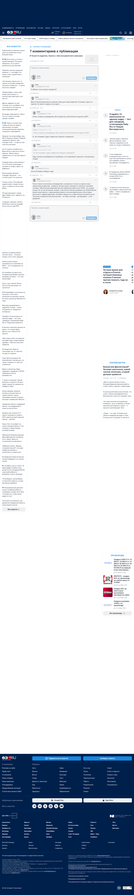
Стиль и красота (113, 771)
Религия (87, 788)
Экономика (111, 781)
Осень (86, 771)
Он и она (87, 768)
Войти (39, 78)
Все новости (14, 46)
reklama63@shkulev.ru (103, 855)
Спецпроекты (112, 785)
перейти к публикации (42, 47)
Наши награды (7, 778)
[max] (51, 806)
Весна (34, 775)
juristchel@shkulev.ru (50, 871)
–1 (96, 93)
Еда (33, 785)
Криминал (63, 771)
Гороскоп (55, 28)
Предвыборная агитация (11, 788)
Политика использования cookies (78, 876)
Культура (63, 775)
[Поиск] (120, 33)
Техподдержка (7, 785)
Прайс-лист (6, 771)
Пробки (67, 33)
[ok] (45, 806)
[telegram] (34, 806)
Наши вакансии (8, 781)
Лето (61, 778)
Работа (86, 781)
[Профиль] (130, 33)
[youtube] (61, 806)
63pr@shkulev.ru (96, 861)
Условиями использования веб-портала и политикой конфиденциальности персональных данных (97, 869)
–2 (96, 108)
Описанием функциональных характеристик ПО (82, 867)
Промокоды (20, 28)
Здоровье (35, 791)
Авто (34, 768)
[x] (56, 806)
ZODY (75, 28)
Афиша (47, 28)
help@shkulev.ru (15, 873)
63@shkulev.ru (25, 870)
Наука (62, 785)
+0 (90, 140)
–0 (96, 163)
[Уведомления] (125, 33)
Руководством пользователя (77, 866)
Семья (86, 791)
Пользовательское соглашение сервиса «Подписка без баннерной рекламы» (91, 882)
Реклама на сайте (8, 768)
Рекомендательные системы (76, 879)
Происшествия (89, 778)
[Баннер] (117, 38)
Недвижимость (8, 28)
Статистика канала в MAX (11, 791)
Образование (64, 791)
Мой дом (63, 781)
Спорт (109, 768)
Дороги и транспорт (39, 781)
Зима (61, 768)
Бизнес (35, 771)
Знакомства (31, 28)
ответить (35, 93)
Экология (110, 778)
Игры (80, 28)
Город (34, 778)
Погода (40, 28)
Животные (36, 788)
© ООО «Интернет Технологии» (12, 888)
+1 (90, 108)
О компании (6, 775)
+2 (90, 93)
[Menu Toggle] (3, 33)
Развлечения (88, 785)
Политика (87, 775)
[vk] (40, 806)
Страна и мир (112, 775)
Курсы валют (66, 28)
